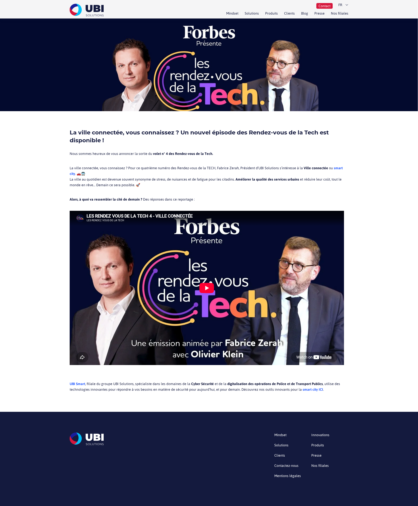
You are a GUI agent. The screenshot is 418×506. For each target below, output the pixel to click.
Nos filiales (339, 13)
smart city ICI (313, 389)
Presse (319, 13)
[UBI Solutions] (88, 10)
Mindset (232, 13)
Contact (324, 6)
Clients (289, 13)
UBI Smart (77, 384)
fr (340, 5)
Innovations (320, 435)
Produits (271, 13)
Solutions (252, 13)
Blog (304, 13)
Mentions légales (287, 476)
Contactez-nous (286, 465)
